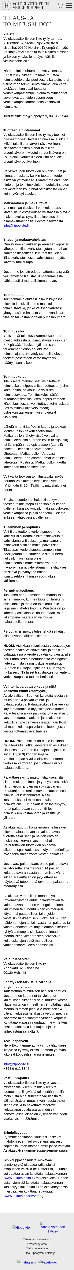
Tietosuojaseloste (37, 1248)
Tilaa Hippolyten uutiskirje (39, 1253)
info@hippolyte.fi (16, 225)
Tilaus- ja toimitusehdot (37, 1239)
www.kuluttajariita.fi (19, 1178)
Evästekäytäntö (37, 1244)
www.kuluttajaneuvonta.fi (23, 1196)
